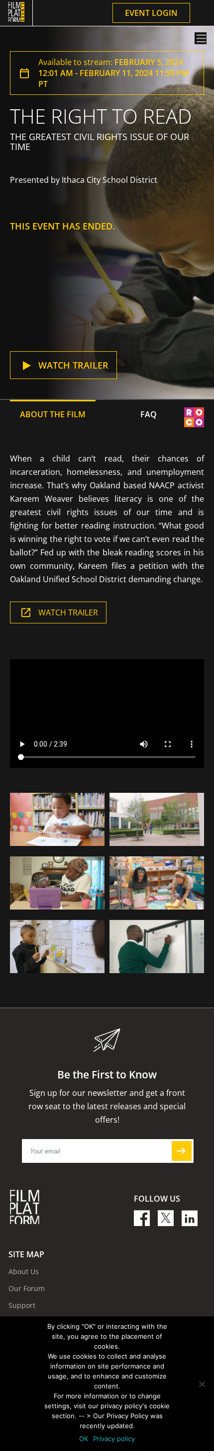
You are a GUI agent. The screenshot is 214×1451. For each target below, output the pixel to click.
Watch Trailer (73, 365)
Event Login (151, 12)
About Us (23, 1271)
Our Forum (26, 1288)
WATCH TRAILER (68, 612)
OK (83, 1439)
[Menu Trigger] (201, 38)
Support (21, 1305)
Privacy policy (114, 1439)
